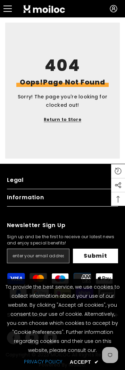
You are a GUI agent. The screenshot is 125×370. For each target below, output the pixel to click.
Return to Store (62, 119)
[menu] (7, 9)
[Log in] (113, 8)
